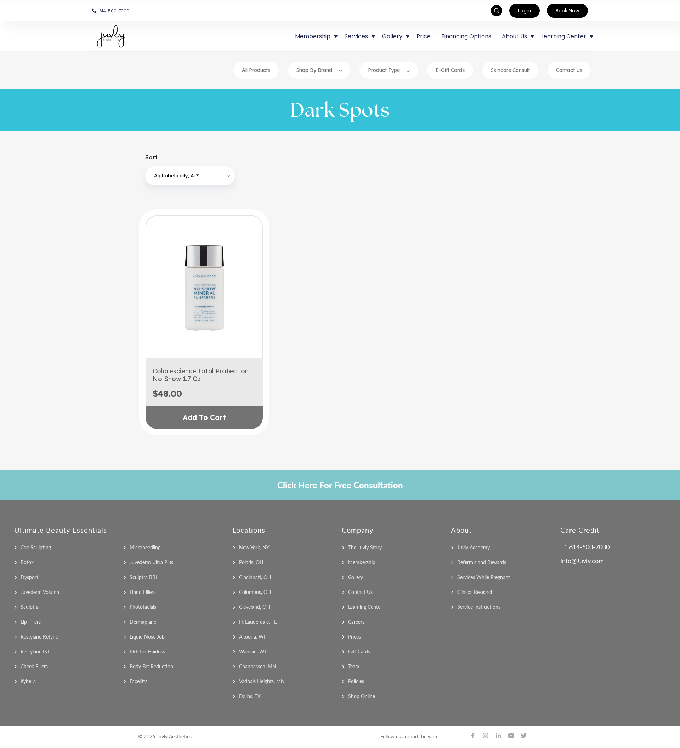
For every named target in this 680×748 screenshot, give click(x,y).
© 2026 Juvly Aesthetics (165, 736)
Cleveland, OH (254, 607)
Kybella (28, 681)
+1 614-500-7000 (585, 547)
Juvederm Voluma (40, 592)
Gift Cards (359, 651)
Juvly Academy (473, 547)
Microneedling (145, 547)
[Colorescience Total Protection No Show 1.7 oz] (204, 287)
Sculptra (30, 607)
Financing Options (466, 36)
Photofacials (143, 607)
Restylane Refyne (39, 637)
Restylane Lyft (36, 651)
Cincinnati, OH (255, 577)
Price (423, 36)
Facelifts (138, 681)
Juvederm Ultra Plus (151, 562)
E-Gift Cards (450, 70)
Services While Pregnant (483, 577)
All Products (256, 70)
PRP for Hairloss (147, 651)
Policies (356, 681)
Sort (151, 157)
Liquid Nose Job (147, 637)
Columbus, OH (255, 592)
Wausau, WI (252, 651)
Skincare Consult (510, 70)
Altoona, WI (252, 637)
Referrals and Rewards (481, 562)
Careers (356, 622)
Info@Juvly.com (582, 561)
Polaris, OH (251, 562)
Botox (27, 562)
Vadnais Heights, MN (262, 681)
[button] (190, 175)
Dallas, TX (250, 696)
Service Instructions (478, 607)
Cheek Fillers (34, 666)
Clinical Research (475, 592)
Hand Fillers (142, 592)
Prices (354, 637)
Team (353, 666)
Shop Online (361, 696)
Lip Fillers (31, 622)
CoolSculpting (36, 547)
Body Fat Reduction (151, 666)
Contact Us (569, 70)
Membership (361, 562)
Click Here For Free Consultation (340, 485)
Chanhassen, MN (257, 666)
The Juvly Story (365, 547)
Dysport (29, 577)
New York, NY (254, 547)
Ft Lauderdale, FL (258, 622)
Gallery (355, 577)
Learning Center (365, 607)
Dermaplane (143, 622)
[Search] (493, 10)
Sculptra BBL (144, 577)
